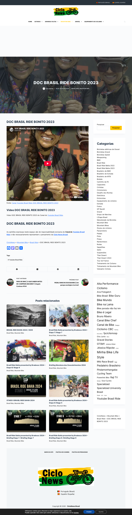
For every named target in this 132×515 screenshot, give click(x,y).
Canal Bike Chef (106, 320)
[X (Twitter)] (37, 269)
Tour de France (103, 261)
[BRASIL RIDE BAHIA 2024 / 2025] (26, 316)
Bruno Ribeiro (104, 316)
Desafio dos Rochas (105, 193)
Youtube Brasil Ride (55, 215)
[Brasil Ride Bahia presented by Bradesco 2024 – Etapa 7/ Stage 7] (68, 316)
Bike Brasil (102, 295)
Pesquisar (100, 124)
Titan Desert (102, 255)
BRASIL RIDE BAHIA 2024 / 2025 (20, 330)
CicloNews (11, 242)
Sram (98, 395)
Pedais (99, 234)
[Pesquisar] (124, 21)
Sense (99, 381)
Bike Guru (114, 295)
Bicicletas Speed (103, 155)
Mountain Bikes (103, 225)
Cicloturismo (102, 190)
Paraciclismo (102, 231)
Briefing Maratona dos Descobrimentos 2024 (67, 365)
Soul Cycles (106, 381)
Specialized (103, 384)
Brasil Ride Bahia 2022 (105, 166)
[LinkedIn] (78, 269)
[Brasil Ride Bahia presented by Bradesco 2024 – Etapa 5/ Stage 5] (68, 386)
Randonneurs (102, 242)
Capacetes (101, 185)
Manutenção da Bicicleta (106, 220)
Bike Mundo (104, 300)
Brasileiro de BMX (104, 171)
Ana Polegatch (104, 292)
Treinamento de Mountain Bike (109, 266)
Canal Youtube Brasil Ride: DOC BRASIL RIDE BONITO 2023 (35, 203)
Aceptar (89, 512)
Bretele (99, 179)
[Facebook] (17, 269)
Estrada (38, 21)
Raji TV (114, 377)
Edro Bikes (100, 333)
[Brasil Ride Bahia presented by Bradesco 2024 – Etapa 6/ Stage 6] (26, 351)
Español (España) (120, 2)
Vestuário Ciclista (104, 269)
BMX (98, 160)
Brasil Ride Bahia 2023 (105, 168)
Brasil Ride (75, 88)
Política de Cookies (62, 452)
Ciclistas (100, 187)
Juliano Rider (111, 344)
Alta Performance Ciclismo (107, 286)
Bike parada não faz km (109, 308)
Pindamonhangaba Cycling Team (107, 371)
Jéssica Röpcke (106, 347)
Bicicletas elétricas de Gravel (108, 149)
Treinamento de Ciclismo (106, 263)
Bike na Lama (105, 304)
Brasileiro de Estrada (105, 174)
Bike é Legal (104, 312)
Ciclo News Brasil (61, 235)
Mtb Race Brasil (105, 361)
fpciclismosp (110, 333)
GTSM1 (101, 343)
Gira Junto (101, 336)
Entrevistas (101, 198)
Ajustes (101, 512)
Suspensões (101, 253)
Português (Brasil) (104, 2)
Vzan (105, 395)
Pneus (99, 239)
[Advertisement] (66, 41)
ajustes (76, 513)
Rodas (99, 244)
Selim (99, 250)
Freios (99, 206)
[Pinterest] (58, 269)
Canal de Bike (105, 324)
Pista (99, 236)
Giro (108, 336)
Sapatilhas (101, 247)
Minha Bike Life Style (107, 354)
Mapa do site (48, 452)
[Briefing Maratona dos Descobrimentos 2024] (68, 351)
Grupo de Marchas (104, 214)
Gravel (77, 21)
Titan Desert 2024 (104, 258)
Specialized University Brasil (109, 390)
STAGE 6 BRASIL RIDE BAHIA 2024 (21, 400)
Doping (116, 329)
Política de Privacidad (80, 452)
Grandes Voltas (50, 21)
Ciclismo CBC (105, 329)
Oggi (115, 362)
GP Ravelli (101, 209)
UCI (102, 395)
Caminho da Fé (103, 182)
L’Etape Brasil (102, 217)
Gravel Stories (105, 339)
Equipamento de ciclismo (93, 21)
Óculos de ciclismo (104, 228)
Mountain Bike (66, 21)
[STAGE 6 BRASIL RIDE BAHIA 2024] (26, 386)
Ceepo (117, 325)
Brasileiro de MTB (104, 176)
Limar (117, 348)
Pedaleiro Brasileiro (108, 365)
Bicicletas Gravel (103, 152)
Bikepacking (101, 157)
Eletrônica (101, 195)
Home (30, 21)
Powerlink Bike (103, 377)
